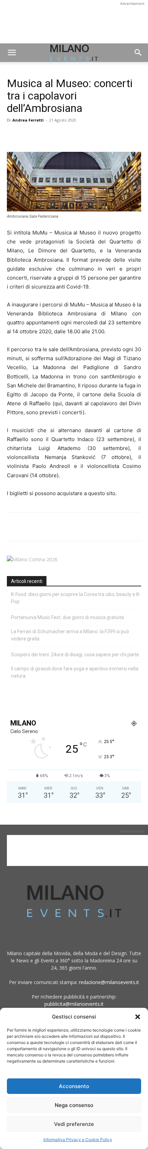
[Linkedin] (61, 136)
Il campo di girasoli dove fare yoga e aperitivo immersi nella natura (74, 672)
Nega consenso (74, 1105)
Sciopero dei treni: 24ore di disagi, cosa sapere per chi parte (75, 654)
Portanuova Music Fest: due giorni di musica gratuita (67, 617)
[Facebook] (14, 136)
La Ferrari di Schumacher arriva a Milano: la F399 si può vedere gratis (70, 635)
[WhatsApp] (45, 136)
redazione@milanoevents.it (109, 982)
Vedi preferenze (74, 1124)
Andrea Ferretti (28, 120)
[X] (29, 136)
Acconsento (74, 1086)
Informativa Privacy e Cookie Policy (77, 1139)
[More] (93, 136)
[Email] (77, 136)
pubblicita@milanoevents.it (74, 1004)
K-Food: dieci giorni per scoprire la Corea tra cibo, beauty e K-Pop (76, 598)
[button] (137, 1016)
